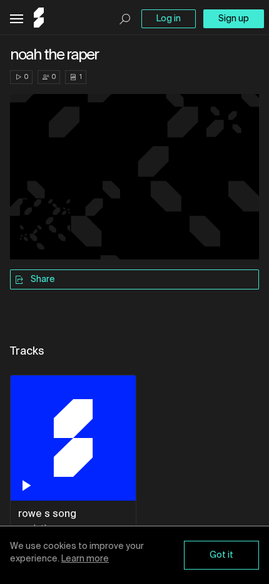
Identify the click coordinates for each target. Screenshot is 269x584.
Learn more (85, 559)
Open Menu (16, 19)
